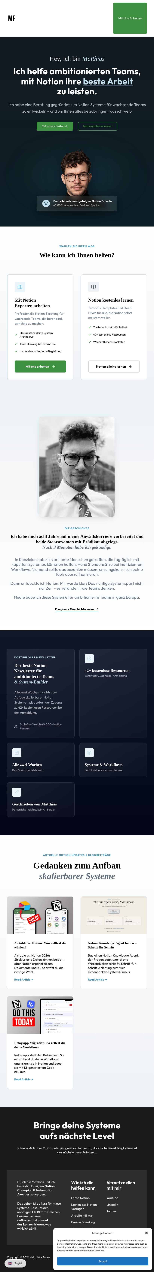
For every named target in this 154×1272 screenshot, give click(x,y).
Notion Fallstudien (73, 28)
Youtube (112, 1198)
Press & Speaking (83, 1222)
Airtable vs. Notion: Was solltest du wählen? (40, 945)
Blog (101, 7)
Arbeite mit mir (82, 1215)
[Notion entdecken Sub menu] (86, 7)
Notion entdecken (68, 7)
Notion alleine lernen (97, 126)
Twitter (111, 1211)
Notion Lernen (70, 19)
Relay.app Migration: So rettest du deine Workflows (39, 1045)
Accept (102, 1261)
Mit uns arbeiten (53, 126)
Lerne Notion (80, 1198)
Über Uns (37, 7)
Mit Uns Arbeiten (130, 18)
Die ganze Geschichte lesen (74, 609)
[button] (146, 1233)
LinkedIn (112, 1205)
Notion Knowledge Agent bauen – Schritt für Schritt (112, 945)
